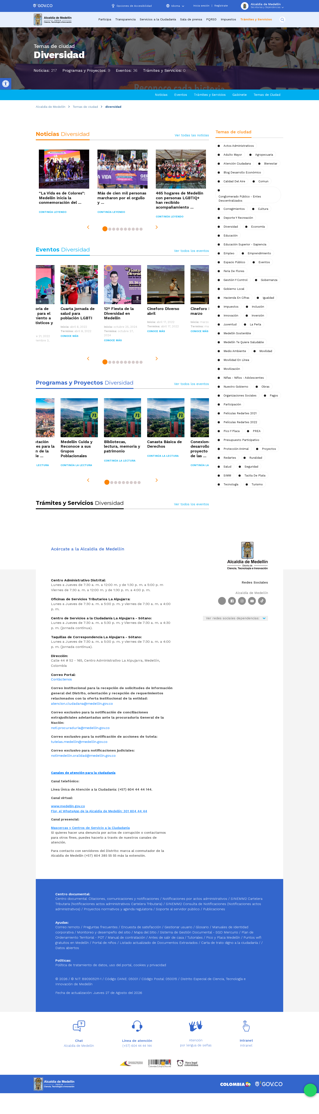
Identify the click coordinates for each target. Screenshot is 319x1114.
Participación (232, 404)
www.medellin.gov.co (68, 806)
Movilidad (265, 351)
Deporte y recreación (238, 217)
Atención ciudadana (237, 163)
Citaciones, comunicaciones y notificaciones (124, 899)
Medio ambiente (235, 351)
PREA (257, 431)
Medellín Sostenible (237, 333)
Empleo (229, 253)
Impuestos (228, 19)
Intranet (246, 1045)
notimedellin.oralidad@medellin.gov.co (83, 756)
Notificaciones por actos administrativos (195, 899)
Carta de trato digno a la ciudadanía (229, 943)
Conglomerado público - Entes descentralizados (240, 198)
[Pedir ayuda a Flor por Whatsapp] (310, 1090)
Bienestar (270, 163)
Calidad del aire (234, 181)
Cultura (263, 208)
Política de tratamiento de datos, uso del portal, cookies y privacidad (110, 965)
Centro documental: (71, 899)
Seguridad (251, 466)
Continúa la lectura (76, 465)
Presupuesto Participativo (241, 440)
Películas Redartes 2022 (240, 422)
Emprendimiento (259, 253)
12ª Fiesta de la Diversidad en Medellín (119, 313)
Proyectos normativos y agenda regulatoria (118, 909)
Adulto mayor (233, 154)
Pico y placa (232, 431)
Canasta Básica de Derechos (164, 444)
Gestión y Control (236, 280)
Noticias (161, 95)
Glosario (203, 927)
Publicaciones (214, 909)
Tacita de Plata (254, 475)
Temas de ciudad (85, 106)
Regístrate (221, 5)
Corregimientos (234, 208)
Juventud (230, 324)
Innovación (231, 315)
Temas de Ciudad (266, 95)
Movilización (232, 368)
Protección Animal (236, 448)
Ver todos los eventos (191, 251)
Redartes (230, 457)
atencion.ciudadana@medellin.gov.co (82, 703)
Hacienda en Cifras (236, 297)
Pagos (274, 395)
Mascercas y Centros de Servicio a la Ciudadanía (90, 828)
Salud (227, 466)
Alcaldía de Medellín (50, 106)
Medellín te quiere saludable (244, 342)
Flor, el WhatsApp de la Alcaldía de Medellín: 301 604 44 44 (99, 811)
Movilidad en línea (236, 360)
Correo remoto (68, 927)
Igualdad (268, 297)
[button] (105, 229)
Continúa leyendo (52, 212)
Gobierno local (234, 288)
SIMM (227, 475)
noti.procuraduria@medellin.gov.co (80, 728)
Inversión (258, 315)
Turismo (257, 484)
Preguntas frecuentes (101, 927)
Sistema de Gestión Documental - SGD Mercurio (199, 932)
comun (263, 181)
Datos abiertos (67, 948)
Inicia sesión (201, 5)
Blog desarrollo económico (242, 172)
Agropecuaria (264, 154)
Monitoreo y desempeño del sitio (104, 932)
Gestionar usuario (178, 927)
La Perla (255, 324)
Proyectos (269, 448)
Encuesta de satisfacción (141, 927)
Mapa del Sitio (146, 932)
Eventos (180, 95)
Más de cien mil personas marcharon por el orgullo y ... (121, 198)
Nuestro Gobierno (236, 386)
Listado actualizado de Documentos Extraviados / (160, 943)
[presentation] (88, 227)
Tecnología (231, 484)
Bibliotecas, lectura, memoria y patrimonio (122, 446)
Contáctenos (61, 679)
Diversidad (231, 226)
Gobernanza (269, 280)
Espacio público (234, 262)
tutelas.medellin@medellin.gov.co (79, 742)
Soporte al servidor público (178, 909)
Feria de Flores (234, 271)
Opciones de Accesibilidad (134, 5)
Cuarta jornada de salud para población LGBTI (78, 313)
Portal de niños (104, 943)
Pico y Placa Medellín (223, 937)
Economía (258, 226)
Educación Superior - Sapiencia (245, 244)
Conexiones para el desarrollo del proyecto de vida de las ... (209, 448)
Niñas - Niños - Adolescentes (244, 377)
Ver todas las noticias (192, 135)
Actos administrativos (239, 145)
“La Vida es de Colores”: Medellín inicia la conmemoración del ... (62, 198)
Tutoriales (195, 937)
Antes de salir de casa (167, 937)
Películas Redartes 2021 (240, 413)
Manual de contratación (127, 937)
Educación (231, 235)
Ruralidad (255, 457)
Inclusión (258, 306)
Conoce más (69, 336)
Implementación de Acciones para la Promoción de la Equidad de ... (35, 448)
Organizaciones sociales (240, 395)
